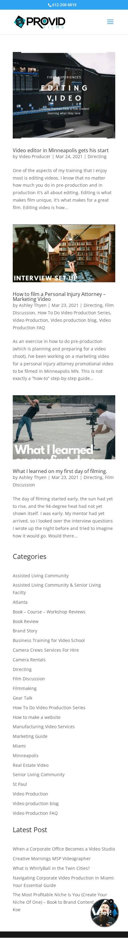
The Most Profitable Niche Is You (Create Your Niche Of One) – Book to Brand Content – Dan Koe (60, 902)
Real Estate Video (30, 765)
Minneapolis (26, 755)
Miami (19, 746)
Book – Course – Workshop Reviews (49, 612)
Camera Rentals (29, 660)
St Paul (20, 784)
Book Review (26, 621)
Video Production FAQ (35, 813)
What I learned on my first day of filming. (60, 471)
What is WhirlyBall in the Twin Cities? (51, 868)
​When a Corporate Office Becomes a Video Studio (64, 849)
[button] (110, 26)
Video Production (30, 320)
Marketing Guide (30, 736)
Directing (97, 156)
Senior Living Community (39, 774)
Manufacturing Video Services (44, 726)
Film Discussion (29, 679)
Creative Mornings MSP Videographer (52, 858)
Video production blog (74, 320)
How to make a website (37, 717)
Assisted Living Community (41, 576)
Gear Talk (22, 698)
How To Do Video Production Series (74, 313)
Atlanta (20, 602)
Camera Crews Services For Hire (46, 650)
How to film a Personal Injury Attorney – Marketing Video (59, 297)
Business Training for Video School (49, 640)
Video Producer (35, 156)
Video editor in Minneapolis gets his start (61, 150)
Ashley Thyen (33, 305)
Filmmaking (25, 688)
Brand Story (25, 631)
